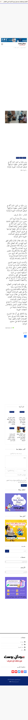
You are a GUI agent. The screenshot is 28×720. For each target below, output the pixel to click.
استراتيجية (24, 158)
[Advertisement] (14, 20)
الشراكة (18, 158)
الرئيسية (22, 644)
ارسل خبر (22, 642)
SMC (10, 681)
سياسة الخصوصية (21, 647)
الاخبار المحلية (22, 412)
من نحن (22, 650)
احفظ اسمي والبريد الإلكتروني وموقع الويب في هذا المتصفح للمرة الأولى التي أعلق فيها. (16, 481)
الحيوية (21, 158)
